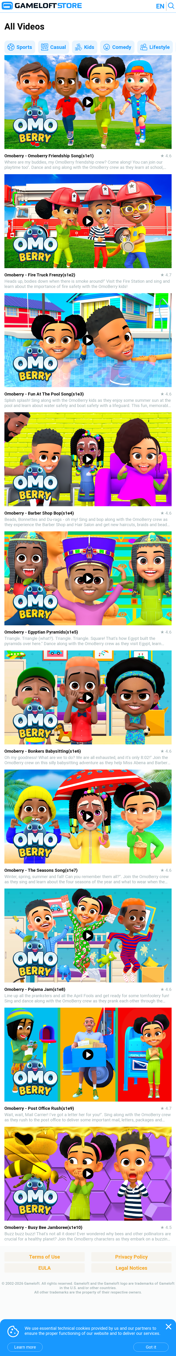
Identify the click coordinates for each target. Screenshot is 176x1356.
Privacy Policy (131, 1257)
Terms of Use (44, 1257)
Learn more (25, 1347)
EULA (44, 1268)
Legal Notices (131, 1268)
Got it (151, 1347)
